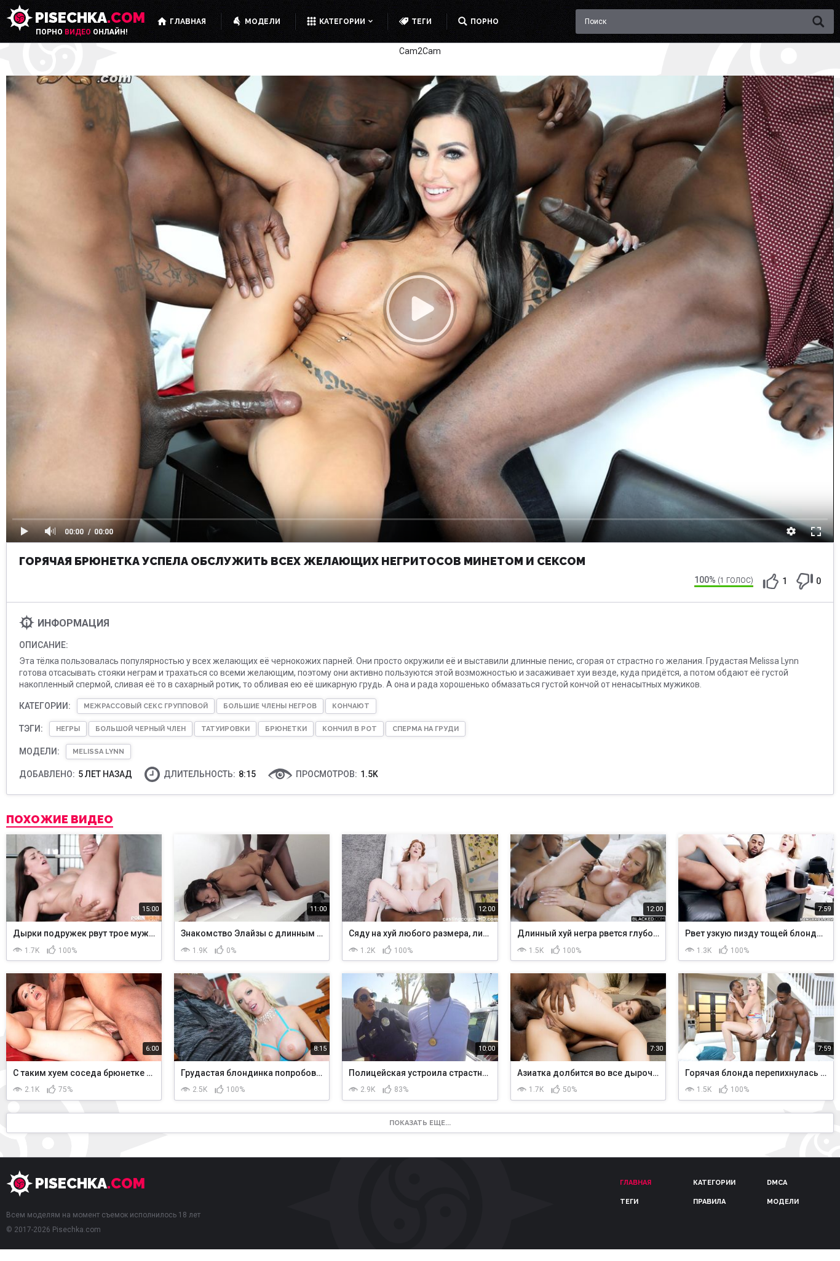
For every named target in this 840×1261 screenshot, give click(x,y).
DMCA (777, 1183)
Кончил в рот (349, 729)
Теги (629, 1202)
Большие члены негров (270, 706)
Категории (714, 1183)
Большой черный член (140, 729)
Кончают (351, 706)
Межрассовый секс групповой (146, 706)
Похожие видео (59, 819)
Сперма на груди (425, 729)
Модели (783, 1202)
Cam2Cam (420, 51)
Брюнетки (286, 729)
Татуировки (225, 729)
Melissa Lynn (98, 752)
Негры (68, 729)
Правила (709, 1202)
